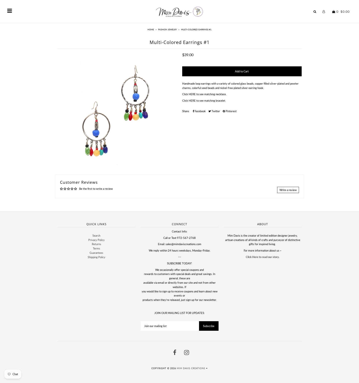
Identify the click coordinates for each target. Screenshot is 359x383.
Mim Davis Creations (191, 368)
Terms (96, 248)
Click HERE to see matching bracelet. (204, 100)
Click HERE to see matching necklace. (204, 94)
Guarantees (96, 252)
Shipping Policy (96, 257)
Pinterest (231, 111)
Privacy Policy (96, 240)
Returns (96, 244)
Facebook (200, 111)
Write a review (288, 190)
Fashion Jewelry (167, 29)
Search (96, 235)
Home (151, 29)
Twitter (215, 111)
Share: (185, 111)
